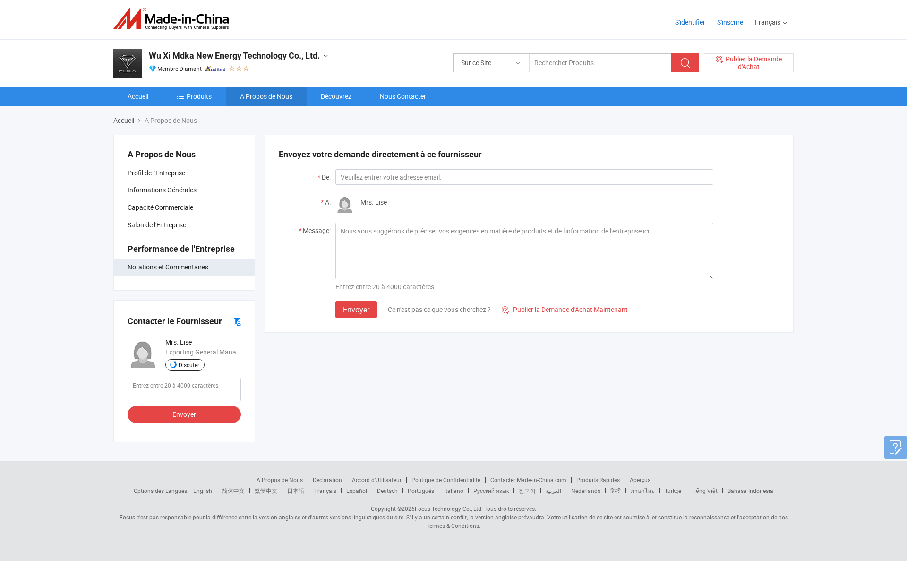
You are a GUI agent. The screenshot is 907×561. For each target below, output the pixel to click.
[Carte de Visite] (237, 321)
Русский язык (491, 490)
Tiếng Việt (704, 490)
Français (325, 490)
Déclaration (327, 479)
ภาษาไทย (643, 490)
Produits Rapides (598, 479)
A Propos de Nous (266, 96)
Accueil (138, 96)
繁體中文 (266, 490)
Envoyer (184, 414)
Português (421, 490)
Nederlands (585, 490)
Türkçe (673, 490)
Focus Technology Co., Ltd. (449, 508)
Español (356, 490)
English (202, 490)
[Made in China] (174, 19)
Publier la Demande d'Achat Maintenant (565, 309)
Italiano (453, 490)
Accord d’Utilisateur (377, 479)
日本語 (295, 490)
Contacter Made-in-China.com (528, 479)
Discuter (189, 365)
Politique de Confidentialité (445, 479)
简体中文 (233, 490)
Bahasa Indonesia (750, 490)
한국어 (527, 490)
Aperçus (640, 479)
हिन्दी (615, 490)
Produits (199, 96)
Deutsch (387, 490)
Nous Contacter (403, 96)
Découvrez (336, 96)
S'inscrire (730, 21)
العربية (553, 490)
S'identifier (690, 21)
